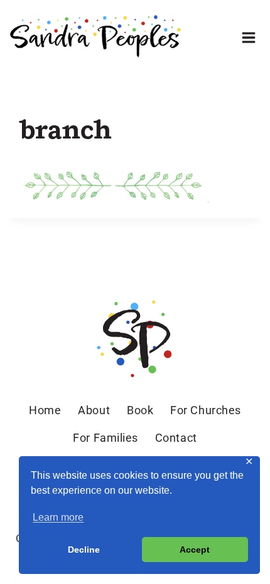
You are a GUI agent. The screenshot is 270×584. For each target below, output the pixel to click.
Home (45, 410)
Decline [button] (84, 550)
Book (140, 410)
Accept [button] (195, 550)
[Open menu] (248, 37)
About (94, 410)
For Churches (205, 410)
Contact (176, 437)
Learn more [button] (58, 517)
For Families (105, 437)
